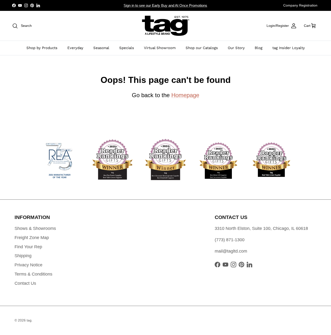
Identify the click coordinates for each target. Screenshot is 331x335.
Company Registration (300, 5)
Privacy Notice (28, 264)
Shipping (23, 255)
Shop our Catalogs (202, 48)
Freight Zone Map (32, 237)
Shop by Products (41, 48)
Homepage (185, 95)
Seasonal (101, 48)
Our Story (236, 48)
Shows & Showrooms (35, 228)
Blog (258, 48)
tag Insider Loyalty (288, 48)
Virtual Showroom (160, 48)
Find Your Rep (28, 246)
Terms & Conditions (33, 274)
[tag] (165, 26)
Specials (126, 48)
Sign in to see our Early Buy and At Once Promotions (165, 5)
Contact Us (25, 283)
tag (29, 320)
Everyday (75, 48)
